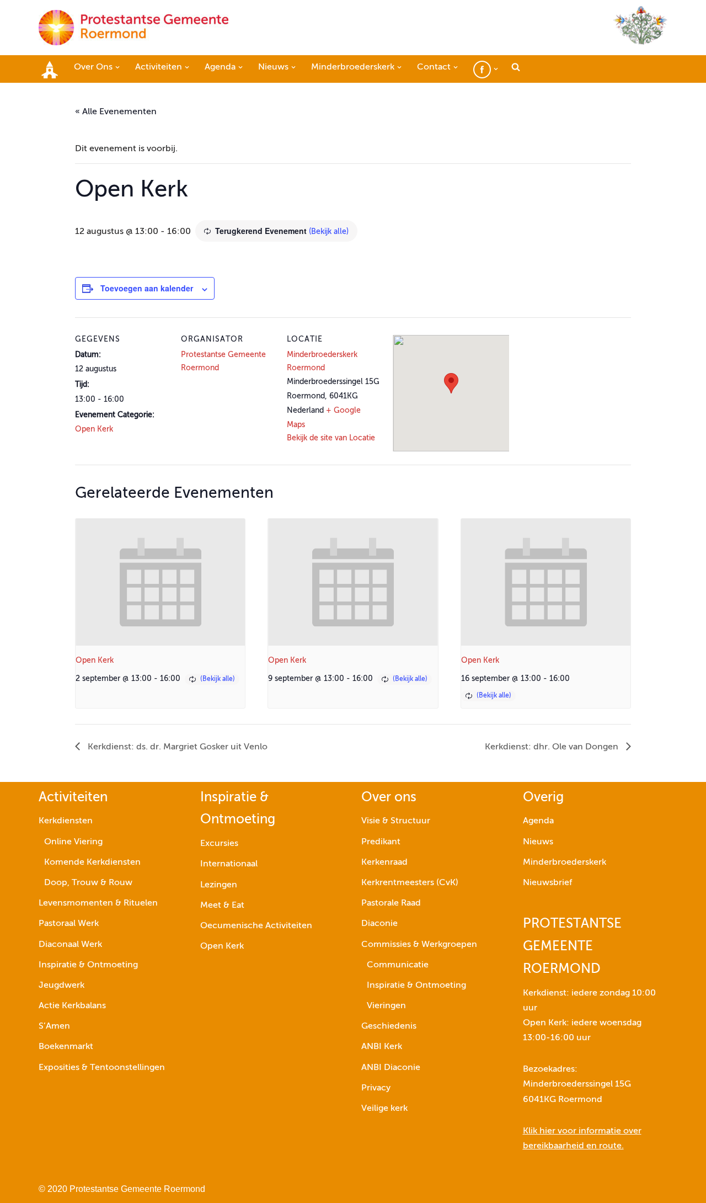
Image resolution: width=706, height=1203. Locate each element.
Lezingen (218, 885)
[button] (117, 67)
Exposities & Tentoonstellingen (102, 1067)
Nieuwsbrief (547, 883)
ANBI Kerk (381, 1046)
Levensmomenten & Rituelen (98, 903)
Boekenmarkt (66, 1046)
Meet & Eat (222, 905)
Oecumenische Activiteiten (256, 926)
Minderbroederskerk (564, 862)
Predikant (380, 842)
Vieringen (386, 1006)
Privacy (376, 1088)
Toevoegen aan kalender (146, 288)
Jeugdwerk (61, 985)
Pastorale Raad (391, 903)
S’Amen (54, 1026)
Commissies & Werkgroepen (419, 944)
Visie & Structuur (395, 821)
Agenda (538, 821)
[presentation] (160, 582)
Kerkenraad (384, 862)
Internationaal (229, 864)
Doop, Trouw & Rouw (88, 883)
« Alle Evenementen (116, 112)
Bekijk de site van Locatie (331, 438)
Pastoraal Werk (69, 923)
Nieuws (538, 842)
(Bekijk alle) (329, 232)
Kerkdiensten (66, 821)
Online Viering (73, 842)
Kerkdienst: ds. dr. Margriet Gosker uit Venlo (176, 747)
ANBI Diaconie (390, 1067)
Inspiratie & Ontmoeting (88, 965)
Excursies (219, 843)
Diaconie (379, 923)
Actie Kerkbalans (72, 1006)
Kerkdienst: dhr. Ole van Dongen (553, 747)
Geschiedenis (388, 1026)
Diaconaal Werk (70, 944)
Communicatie (398, 965)
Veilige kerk (384, 1108)
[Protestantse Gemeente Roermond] (133, 27)
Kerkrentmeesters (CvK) (409, 883)
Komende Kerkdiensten (92, 862)
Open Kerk (94, 429)
